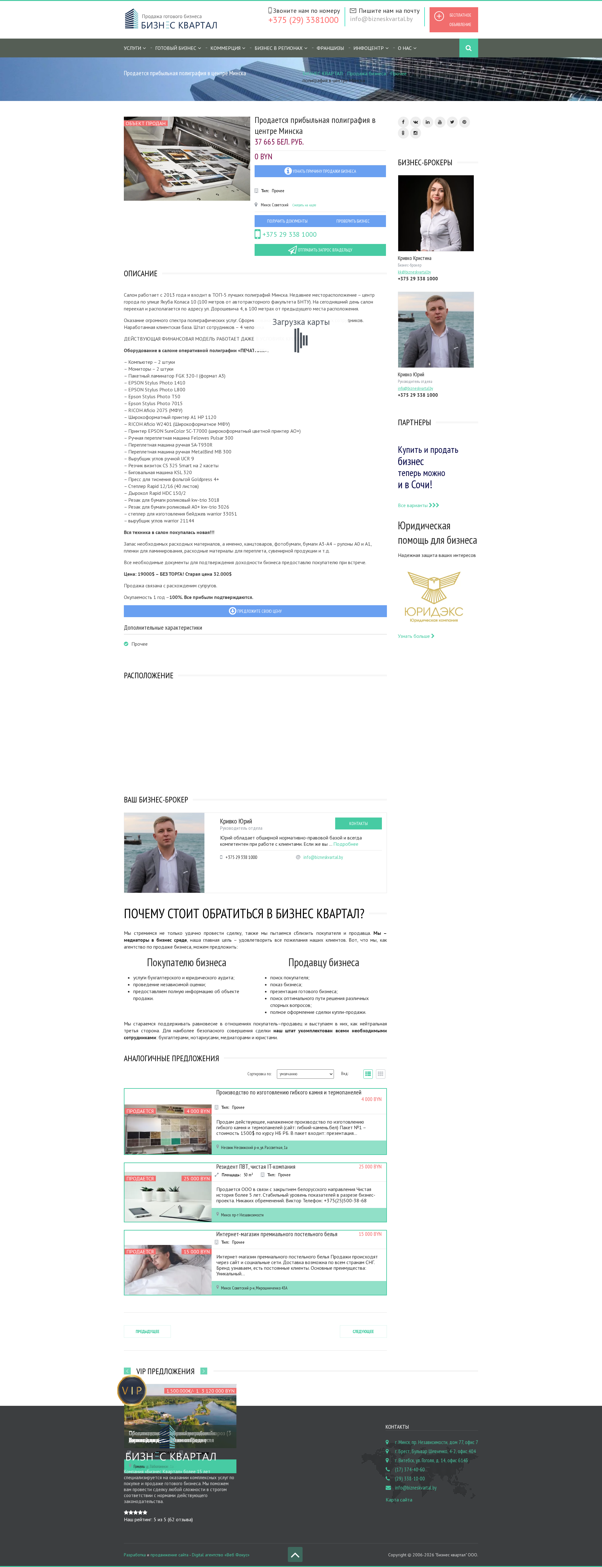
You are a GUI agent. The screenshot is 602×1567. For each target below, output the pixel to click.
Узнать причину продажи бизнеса (324, 171)
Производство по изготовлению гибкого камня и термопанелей (289, 1092)
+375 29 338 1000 (289, 234)
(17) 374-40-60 (410, 1469)
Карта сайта (399, 1499)
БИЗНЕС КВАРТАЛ (323, 73)
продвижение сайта (169, 1555)
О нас (405, 48)
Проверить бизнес (353, 221)
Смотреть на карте (304, 205)
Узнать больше (414, 636)
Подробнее (345, 844)
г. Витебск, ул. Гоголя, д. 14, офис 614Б (431, 1460)
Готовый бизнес (175, 48)
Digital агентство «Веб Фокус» (221, 1555)
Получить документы (287, 221)
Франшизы (330, 48)
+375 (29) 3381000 (303, 19)
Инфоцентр (368, 48)
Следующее (363, 1331)
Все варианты (413, 505)
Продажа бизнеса (366, 73)
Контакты (358, 823)
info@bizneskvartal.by (381, 19)
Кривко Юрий (236, 821)
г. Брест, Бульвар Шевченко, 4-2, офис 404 (435, 1451)
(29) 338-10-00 (410, 1478)
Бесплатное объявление (460, 19)
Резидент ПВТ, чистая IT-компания (255, 1166)
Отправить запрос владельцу (324, 250)
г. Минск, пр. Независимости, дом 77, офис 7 (436, 1442)
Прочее (398, 73)
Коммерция (225, 48)
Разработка (135, 1555)
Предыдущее (147, 1331)
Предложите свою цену (259, 611)
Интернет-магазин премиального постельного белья (276, 1234)
